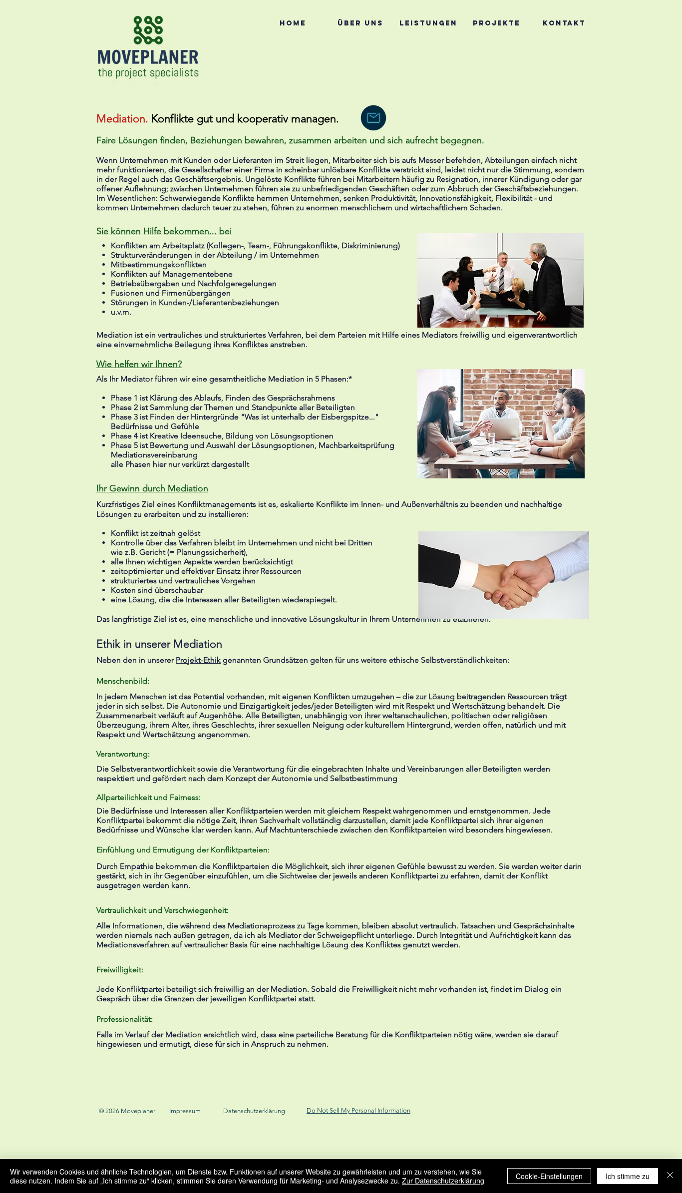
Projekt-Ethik (198, 660)
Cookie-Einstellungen (549, 1176)
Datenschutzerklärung (254, 1111)
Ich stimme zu (628, 1176)
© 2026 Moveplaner (127, 1111)
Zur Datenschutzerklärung (443, 1181)
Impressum (185, 1111)
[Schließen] (670, 1176)
